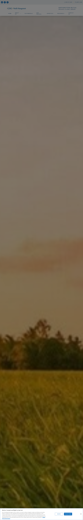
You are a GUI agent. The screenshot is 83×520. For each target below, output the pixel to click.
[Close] (80, 513)
